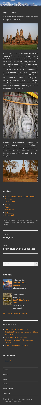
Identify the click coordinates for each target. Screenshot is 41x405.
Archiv (21, 401)
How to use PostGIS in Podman (16, 329)
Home (5, 370)
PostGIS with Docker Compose (16, 345)
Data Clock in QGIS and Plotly (16, 337)
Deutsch (8, 361)
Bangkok (8, 199)
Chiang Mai (9, 215)
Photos (6, 384)
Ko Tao (7, 204)
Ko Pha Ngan (10, 202)
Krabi (7, 207)
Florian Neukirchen (9, 220)
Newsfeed (15, 401)
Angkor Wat (9, 210)
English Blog (34, 220)
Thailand (22, 222)
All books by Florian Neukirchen (15, 314)
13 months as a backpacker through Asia (20, 196)
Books (5, 374)
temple (16, 222)
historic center (9, 222)
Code (5, 379)
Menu (36, 3)
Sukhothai (9, 212)
